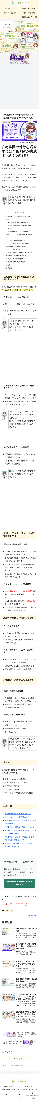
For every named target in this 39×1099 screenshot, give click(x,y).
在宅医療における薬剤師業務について (19, 827)
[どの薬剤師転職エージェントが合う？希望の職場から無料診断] (29, 48)
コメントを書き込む (19, 1059)
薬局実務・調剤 (8, 911)
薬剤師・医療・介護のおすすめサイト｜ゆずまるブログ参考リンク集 (19, 1091)
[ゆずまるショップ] (10, 48)
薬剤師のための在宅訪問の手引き (18, 814)
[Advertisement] (19, 86)
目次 (16, 212)
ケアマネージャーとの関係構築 (18, 243)
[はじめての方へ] (10, 26)
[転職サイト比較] (29, 37)
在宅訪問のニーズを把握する (18, 222)
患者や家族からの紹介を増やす (16, 246)
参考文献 (9, 268)
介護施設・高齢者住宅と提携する (17, 256)
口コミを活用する (14, 249)
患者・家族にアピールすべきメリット (21, 252)
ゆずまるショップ (10, 1086)
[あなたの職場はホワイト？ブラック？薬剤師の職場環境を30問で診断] (19, 58)
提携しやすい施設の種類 (16, 262)
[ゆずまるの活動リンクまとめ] (10, 37)
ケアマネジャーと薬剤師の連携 (17, 817)
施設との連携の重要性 (15, 259)
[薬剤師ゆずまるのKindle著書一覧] (29, 26)
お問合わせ (29, 1086)
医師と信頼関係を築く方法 (17, 240)
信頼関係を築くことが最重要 (18, 231)
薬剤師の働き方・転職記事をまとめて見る (19, 883)
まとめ (8, 265)
